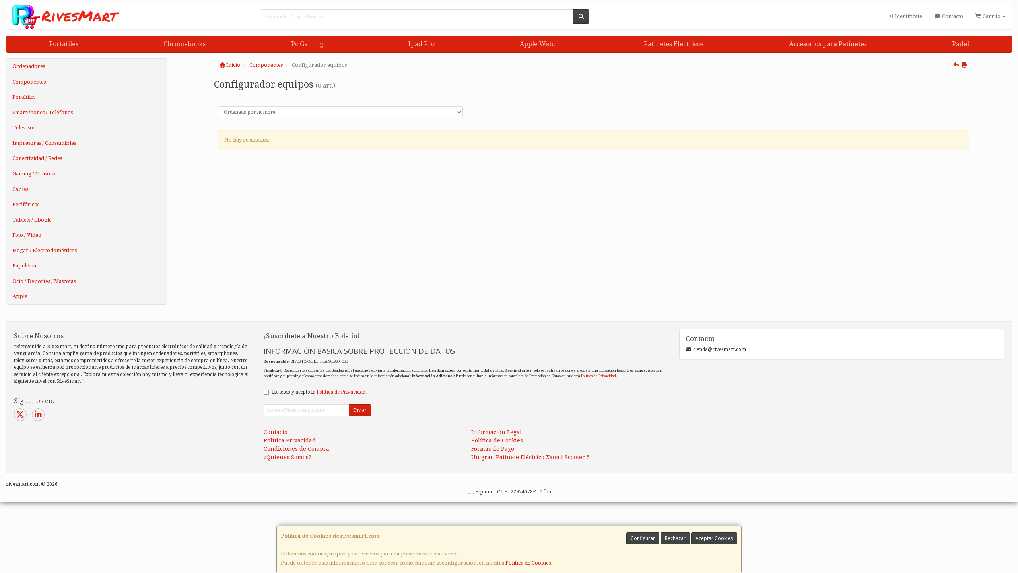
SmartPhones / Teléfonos (42, 112)
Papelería (24, 266)
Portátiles (23, 97)
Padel (960, 44)
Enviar (360, 410)
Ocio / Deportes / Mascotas (44, 281)
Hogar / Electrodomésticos (44, 250)
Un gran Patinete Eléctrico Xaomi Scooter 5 (530, 457)
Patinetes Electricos (673, 44)
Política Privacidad (290, 440)
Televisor (24, 128)
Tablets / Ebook (31, 220)
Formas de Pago (492, 449)
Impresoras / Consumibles (44, 143)
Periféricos (25, 204)
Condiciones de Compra (296, 449)
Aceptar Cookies (714, 538)
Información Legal (496, 432)
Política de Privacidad (598, 376)
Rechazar (675, 538)
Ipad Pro (421, 44)
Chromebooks (184, 44)
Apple (19, 296)
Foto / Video (26, 235)
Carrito (991, 16)
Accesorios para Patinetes (828, 44)
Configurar (643, 538)
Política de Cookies (528, 563)
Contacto (952, 16)
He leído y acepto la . (319, 392)
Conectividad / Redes (37, 158)
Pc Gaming (307, 44)
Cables (20, 189)
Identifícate (908, 16)
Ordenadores (28, 66)
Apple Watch (539, 44)
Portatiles (63, 44)
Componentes (29, 82)
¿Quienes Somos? (287, 457)
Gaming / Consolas (34, 174)
